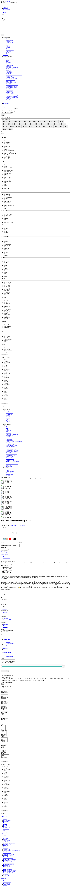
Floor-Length (8, 288)
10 (40, 121)
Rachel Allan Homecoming (12, 462)
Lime (6, 365)
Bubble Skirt (7, 194)
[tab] (36, 416)
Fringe (6, 249)
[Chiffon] (3, 727)
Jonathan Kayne (9, 440)
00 (11, 121)
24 (16, 124)
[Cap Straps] (4, 756)
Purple (6, 374)
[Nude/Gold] (7, 539)
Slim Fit (6, 329)
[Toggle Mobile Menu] (1, 634)
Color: (2, 536)
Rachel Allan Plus (10, 459)
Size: (2, 530)
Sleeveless (7, 341)
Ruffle (6, 252)
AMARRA (8, 430)
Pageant (8, 416)
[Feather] (3, 728)
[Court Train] (4, 735)
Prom (7, 419)
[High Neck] (4, 740)
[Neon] (2, 715)
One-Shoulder (8, 309)
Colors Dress (9, 438)
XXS (45, 126)
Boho (6, 166)
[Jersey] (3, 729)
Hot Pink (7, 381)
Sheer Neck (7, 314)
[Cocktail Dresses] (6, 692)
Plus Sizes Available (9, 205)
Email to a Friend (4, 554)
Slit (5, 208)
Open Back (7, 202)
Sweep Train (7, 292)
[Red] (10, 539)
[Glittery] (2, 713)
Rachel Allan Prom (10, 460)
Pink (6, 380)
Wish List (5, 7)
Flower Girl (7, 149)
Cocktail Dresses (8, 145)
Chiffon (6, 262)
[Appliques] (4, 719)
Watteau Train (8, 294)
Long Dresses (8, 173)
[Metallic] (2, 714)
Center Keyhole (8, 197)
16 (56, 121)
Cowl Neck (7, 300)
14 (51, 121)
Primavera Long (9, 456)
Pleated (6, 204)
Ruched (6, 206)
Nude (6, 392)
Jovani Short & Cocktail (11, 445)
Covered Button (8, 214)
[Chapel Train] (4, 734)
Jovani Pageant (9, 474)
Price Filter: (5, 112)
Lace (6, 251)
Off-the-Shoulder (8, 307)
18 (62, 121)
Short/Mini (7, 290)
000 (5, 121)
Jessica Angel (9, 439)
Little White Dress (9, 171)
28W (25, 126)
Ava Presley (8, 433)
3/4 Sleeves (7, 336)
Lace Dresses (8, 169)
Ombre (6, 232)
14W (43, 124)
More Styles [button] (6, 467)
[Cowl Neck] (4, 738)
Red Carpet (7, 157)
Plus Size (8, 418)
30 (32, 124)
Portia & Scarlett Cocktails (12, 451)
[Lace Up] (4, 709)
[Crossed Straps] (4, 708)
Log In (4, 12)
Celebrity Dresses (8, 195)
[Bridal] (6, 689)
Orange (6, 388)
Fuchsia (6, 383)
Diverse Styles (9, 472)
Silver (6, 399)
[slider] (63, 666)
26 (21, 124)
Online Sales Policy (5, 552)
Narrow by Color (6, 357)
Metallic (6, 229)
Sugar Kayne (9, 466)
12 (45, 121)
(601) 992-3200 (7, 1)
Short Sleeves (8, 340)
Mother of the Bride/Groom (11, 153)
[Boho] (4, 696)
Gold (6, 394)
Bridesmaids (7, 142)
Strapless (7, 316)
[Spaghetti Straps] (4, 758)
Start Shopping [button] (6, 639)
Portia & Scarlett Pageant (11, 455)
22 (10, 124)
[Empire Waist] (4, 745)
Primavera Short (9, 457)
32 (37, 124)
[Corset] (5, 704)
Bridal (6, 141)
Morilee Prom (9, 447)
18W (57, 124)
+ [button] (4, 410)
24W (12, 126)
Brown (6, 395)
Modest (6, 174)
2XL (11, 129)
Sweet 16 (7, 158)
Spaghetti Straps (8, 350)
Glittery (6, 228)
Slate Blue (7, 370)
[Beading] (4, 720)
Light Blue (7, 369)
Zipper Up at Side (9, 222)
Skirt (6, 182)
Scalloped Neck (8, 311)
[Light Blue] (4, 539)
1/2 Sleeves (7, 335)
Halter (6, 302)
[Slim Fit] (4, 747)
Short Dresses (8, 181)
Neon (6, 231)
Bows (6, 242)
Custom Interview (10, 471)
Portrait (6, 310)
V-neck (6, 318)
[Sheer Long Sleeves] (5, 753)
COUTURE (9, 421)
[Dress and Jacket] (4, 697)
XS (51, 126)
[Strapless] (4, 760)
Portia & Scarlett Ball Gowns (12, 450)
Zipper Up (7, 221)
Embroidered (7, 245)
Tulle (6, 276)
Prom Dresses (8, 154)
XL (5, 129)
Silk (5, 273)
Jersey (6, 265)
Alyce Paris (8, 429)
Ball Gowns (7, 165)
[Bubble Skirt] (5, 701)
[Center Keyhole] (5, 703)
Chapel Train (7, 285)
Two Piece (7, 188)
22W (5, 126)
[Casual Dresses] (6, 691)
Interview (8, 415)
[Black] (15, 539)
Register (5, 11)
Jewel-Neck (7, 305)
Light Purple (7, 377)
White (6, 401)
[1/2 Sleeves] (5, 750)
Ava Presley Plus (10, 435)
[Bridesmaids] (6, 690)
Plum (6, 385)
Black (6, 397)
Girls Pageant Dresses (9, 150)
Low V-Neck (8, 306)
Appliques (7, 240)
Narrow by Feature (7, 136)
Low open (7, 218)
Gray (6, 398)
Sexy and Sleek (8, 178)
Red (6, 387)
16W (50, 124)
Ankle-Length (8, 282)
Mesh (6, 268)
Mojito (6, 361)
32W (38, 126)
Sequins (6, 255)
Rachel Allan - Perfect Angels (12, 461)
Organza (6, 269)
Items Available (6, 558)
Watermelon (7, 384)
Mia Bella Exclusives (10, 446)
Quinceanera (7, 156)
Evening (6, 147)
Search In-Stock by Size (8, 117)
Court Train (7, 286)
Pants (6, 176)
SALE (7, 423)
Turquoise (7, 368)
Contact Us (5, 612)
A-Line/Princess (8, 324)
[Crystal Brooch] (4, 723)
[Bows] (4, 722)
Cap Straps (7, 348)
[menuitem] (36, 7)
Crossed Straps (8, 215)
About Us (5, 618)
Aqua (6, 366)
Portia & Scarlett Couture (11, 452)
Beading (6, 241)
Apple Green (7, 362)
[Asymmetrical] (4, 733)
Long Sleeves (8, 337)
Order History (6, 625)
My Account (6, 8)
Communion (7, 146)
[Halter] (4, 739)
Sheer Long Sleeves (9, 339)
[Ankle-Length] (4, 732)
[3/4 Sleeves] (5, 751)
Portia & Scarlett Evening (11, 454)
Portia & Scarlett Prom (11, 449)
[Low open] (4, 711)
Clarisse (8, 470)
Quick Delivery (21, 525)
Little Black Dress (9, 170)
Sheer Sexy (7, 180)
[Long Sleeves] (5, 752)
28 (26, 124)
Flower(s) (7, 248)
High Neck (7, 303)
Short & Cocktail (10, 420)
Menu (2, 35)
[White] (12, 539)
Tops (6, 185)
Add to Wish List (4, 550)
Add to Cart (3, 547)
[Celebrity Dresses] (5, 702)
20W (63, 124)
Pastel (6, 234)
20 (5, 124)
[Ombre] (2, 717)
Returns (5, 614)
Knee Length (7, 289)
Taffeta (6, 275)
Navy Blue (7, 373)
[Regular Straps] (4, 757)
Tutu (6, 187)
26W (19, 126)
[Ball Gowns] (4, 695)
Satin (6, 270)
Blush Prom (8, 436)
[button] (6, 37)
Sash (6, 253)
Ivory (6, 391)
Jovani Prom (9, 442)
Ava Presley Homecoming (12, 434)
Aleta (7, 428)
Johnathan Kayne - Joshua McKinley (14, 441)
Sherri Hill (8, 465)
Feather (6, 247)
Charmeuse (7, 261)
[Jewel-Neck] (4, 741)
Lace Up (7, 217)
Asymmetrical (8, 283)
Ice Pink (6, 379)
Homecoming (8, 152)
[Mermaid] (4, 746)
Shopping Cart (6, 9)
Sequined (7, 272)
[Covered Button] (4, 707)
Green (6, 363)
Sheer (6, 219)
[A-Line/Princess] (4, 744)
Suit (5, 184)
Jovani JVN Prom (10, 444)
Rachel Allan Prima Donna (12, 464)
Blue (6, 372)
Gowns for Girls (9, 413)
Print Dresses (7, 177)
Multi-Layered (8, 201)
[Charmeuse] (3, 725)
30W (32, 126)
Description (5, 556)
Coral (6, 390)
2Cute (7, 426)
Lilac (6, 376)
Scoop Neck (7, 313)
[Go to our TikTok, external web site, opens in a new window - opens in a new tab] (4, 20)
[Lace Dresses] (4, 698)
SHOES (8, 475)
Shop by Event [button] (6, 409)
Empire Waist (8, 326)
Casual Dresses (8, 143)
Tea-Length (7, 293)
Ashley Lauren (9, 431)
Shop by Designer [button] (7, 424)
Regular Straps (8, 349)
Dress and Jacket (8, 167)
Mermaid (7, 327)
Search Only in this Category (8, 110)
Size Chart (3, 551)
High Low (7, 200)
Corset (6, 198)
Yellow (6, 359)
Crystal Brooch (8, 244)
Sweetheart (7, 317)
